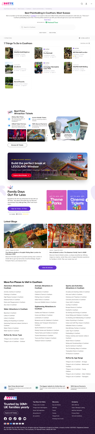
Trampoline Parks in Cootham (74, 351)
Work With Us (75, 405)
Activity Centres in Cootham (12, 292)
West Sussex (21, 8)
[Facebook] (5, 419)
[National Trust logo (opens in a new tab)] (52, 22)
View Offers (52, 32)
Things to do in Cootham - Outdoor (14, 341)
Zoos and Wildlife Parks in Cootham (45, 302)
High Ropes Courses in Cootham (13, 297)
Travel (54, 410)
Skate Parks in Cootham (73, 340)
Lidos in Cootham (9, 318)
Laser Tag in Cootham (72, 330)
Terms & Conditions (77, 416)
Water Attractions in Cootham (16, 309)
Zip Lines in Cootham (10, 305)
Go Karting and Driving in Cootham (76, 312)
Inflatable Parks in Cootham (74, 325)
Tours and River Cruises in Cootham (45, 338)
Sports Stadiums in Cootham (43, 327)
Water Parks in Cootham (11, 328)
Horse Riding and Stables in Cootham (77, 315)
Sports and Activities (38, 8)
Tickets (54, 413)
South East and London (10, 8)
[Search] (82, 4)
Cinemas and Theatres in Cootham (76, 297)
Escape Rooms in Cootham (74, 307)
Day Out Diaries (56, 405)
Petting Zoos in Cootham (42, 297)
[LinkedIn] (10, 419)
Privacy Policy (75, 413)
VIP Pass (54, 407)
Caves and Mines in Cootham (44, 315)
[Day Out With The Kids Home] (7, 4)
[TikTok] (15, 419)
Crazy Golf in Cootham (72, 302)
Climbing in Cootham (10, 294)
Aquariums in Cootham (42, 292)
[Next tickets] (47, 135)
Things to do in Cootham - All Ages (76, 361)
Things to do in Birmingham (40, 407)
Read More (47, 20)
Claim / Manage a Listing (78, 407)
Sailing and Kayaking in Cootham (14, 320)
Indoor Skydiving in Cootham (74, 320)
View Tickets (42, 32)
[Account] (86, 4)
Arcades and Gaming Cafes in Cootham (78, 292)
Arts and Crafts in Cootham (74, 294)
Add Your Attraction (77, 410)
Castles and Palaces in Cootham (44, 312)
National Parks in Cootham (12, 299)
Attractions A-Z (37, 413)
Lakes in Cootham (9, 315)
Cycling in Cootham (72, 305)
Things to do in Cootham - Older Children (78, 374)
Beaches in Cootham (10, 313)
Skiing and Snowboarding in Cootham (77, 343)
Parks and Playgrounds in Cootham (14, 302)
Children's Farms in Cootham (43, 294)
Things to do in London (39, 405)
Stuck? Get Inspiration (38, 410)
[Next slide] (87, 200)
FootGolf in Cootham (72, 310)
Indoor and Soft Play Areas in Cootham (77, 323)
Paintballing (49, 8)
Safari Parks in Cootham (42, 299)
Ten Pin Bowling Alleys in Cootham (76, 348)
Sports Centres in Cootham (74, 346)
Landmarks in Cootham (42, 317)
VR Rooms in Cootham (72, 353)
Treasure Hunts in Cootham (43, 340)
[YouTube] (24, 419)
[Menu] (91, 4)
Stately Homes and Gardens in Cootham (47, 330)
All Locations (36, 416)
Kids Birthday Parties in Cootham (76, 328)
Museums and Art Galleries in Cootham (46, 320)
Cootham (28, 8)
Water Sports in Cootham (11, 330)
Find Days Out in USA (57, 418)
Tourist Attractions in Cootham (44, 335)
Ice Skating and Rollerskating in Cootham (78, 317)
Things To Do (55, 416)
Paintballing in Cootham (73, 333)
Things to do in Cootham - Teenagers (77, 376)
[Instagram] (19, 419)
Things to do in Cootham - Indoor (14, 339)
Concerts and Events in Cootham (76, 299)
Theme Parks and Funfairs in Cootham (46, 333)
